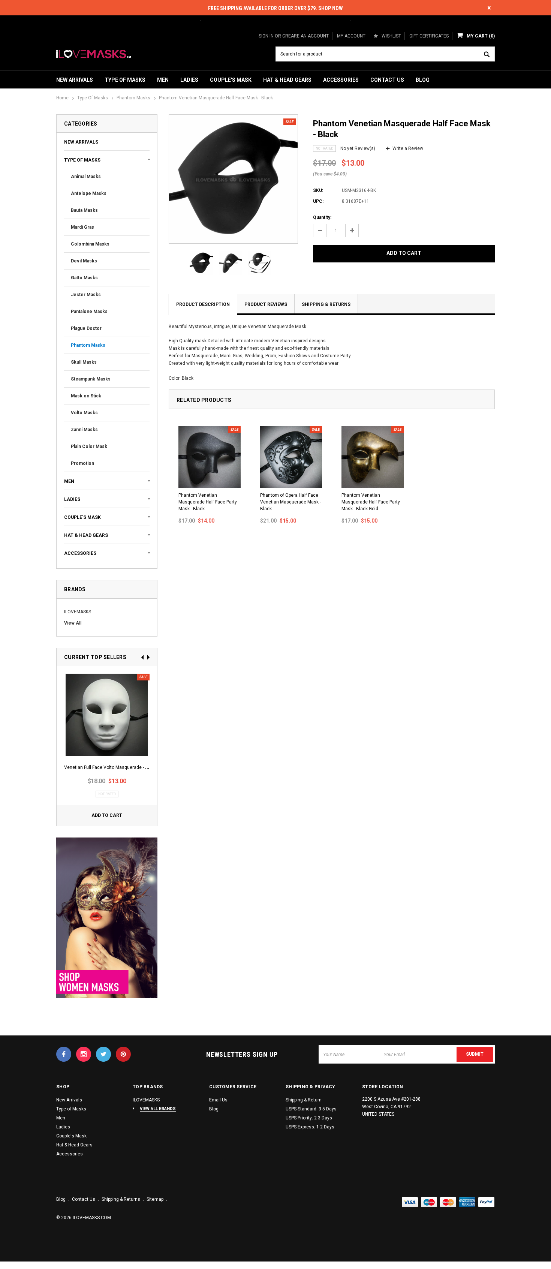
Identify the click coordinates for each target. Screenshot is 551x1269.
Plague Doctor (86, 328)
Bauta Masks (84, 210)
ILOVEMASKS (77, 611)
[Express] (467, 1202)
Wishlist (391, 36)
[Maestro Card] (448, 1202)
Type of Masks (125, 80)
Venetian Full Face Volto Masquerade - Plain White (116, 767)
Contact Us (387, 80)
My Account (351, 36)
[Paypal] (486, 1202)
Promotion (82, 463)
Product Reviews (265, 304)
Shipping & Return (304, 1100)
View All (72, 623)
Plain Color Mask (89, 446)
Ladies (189, 80)
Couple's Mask (231, 80)
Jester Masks (86, 294)
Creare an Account (305, 36)
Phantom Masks (133, 97)
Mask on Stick (86, 396)
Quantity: (322, 217)
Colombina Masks (90, 244)
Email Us (218, 1100)
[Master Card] (429, 1202)
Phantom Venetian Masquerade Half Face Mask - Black (216, 97)
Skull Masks (84, 362)
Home (62, 97)
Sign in (266, 36)
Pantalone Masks (89, 311)
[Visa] (410, 1202)
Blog (423, 80)
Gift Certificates (429, 36)
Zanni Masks (84, 429)
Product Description (203, 304)
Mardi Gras (82, 227)
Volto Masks (84, 412)
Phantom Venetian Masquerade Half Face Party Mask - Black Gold (370, 502)
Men (163, 80)
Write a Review (407, 148)
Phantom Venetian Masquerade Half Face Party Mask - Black (207, 502)
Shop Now (330, 8)
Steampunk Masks (91, 379)
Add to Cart (106, 815)
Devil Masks (84, 261)
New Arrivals (74, 80)
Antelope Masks (88, 193)
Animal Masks (86, 176)
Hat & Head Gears (287, 80)
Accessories (341, 80)
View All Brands (158, 1108)
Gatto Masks (84, 277)
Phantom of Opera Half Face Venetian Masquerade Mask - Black (290, 502)
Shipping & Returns (326, 304)
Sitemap (156, 1199)
